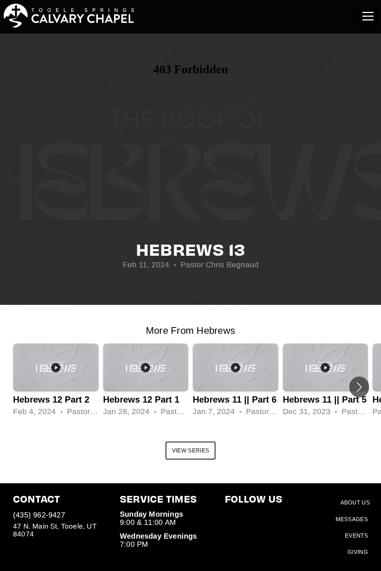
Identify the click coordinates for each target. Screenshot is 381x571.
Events (356, 535)
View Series (190, 450)
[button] (359, 387)
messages (352, 519)
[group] (56, 380)
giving (358, 552)
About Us (355, 502)
